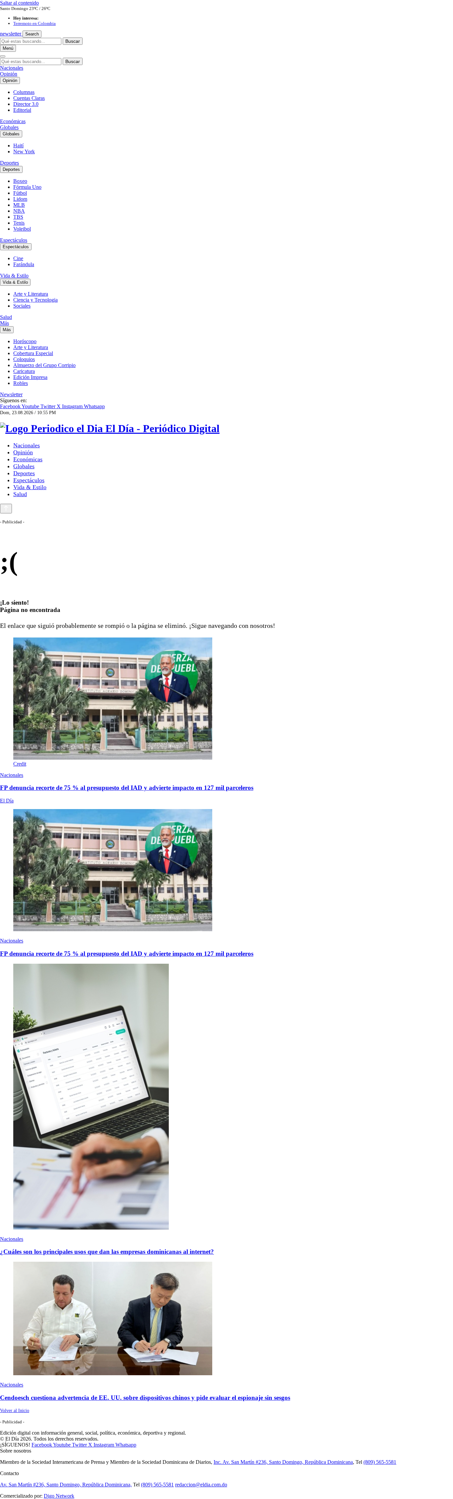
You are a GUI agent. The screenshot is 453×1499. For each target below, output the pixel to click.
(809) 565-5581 (379, 1462)
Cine (18, 258)
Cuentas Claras (29, 98)
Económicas (13, 121)
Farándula (23, 264)
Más (4, 323)
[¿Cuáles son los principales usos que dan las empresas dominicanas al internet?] (226, 1097)
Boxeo (20, 181)
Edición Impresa (30, 377)
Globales (9, 127)
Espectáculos (13, 240)
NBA (19, 211)
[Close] (2, 56)
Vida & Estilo (14, 275)
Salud (6, 317)
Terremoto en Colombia (34, 23)
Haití (18, 145)
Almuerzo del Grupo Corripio (44, 365)
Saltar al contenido (19, 3)
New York (24, 151)
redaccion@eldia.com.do (201, 1484)
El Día (7, 800)
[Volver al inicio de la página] (6, 508)
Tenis (19, 223)
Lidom (20, 199)
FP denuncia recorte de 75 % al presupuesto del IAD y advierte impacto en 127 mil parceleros (126, 787)
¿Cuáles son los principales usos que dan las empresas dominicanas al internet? (107, 1251)
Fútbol (20, 193)
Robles (20, 383)
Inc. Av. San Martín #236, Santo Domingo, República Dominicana (283, 1462)
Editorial (22, 110)
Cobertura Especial (33, 353)
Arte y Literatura (30, 294)
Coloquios (24, 359)
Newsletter (11, 394)
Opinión (8, 74)
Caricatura (24, 371)
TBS (18, 217)
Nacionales (11, 68)
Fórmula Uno (27, 187)
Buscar (72, 41)
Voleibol (22, 229)
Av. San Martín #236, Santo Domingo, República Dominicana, (66, 1484)
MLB (19, 205)
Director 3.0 (25, 104)
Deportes (9, 163)
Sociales (22, 306)
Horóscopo (24, 341)
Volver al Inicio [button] (14, 1410)
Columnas (23, 92)
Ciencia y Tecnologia (35, 300)
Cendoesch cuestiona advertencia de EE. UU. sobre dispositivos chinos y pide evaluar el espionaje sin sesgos (145, 1397)
